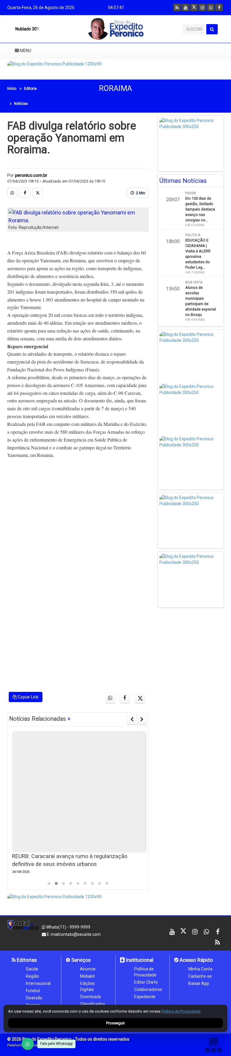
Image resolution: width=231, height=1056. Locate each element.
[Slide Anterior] (132, 719)
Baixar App (198, 983)
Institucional (139, 960)
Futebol (33, 990)
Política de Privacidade (145, 972)
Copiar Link (27, 697)
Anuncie (88, 969)
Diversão (34, 997)
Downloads (90, 996)
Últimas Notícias (183, 180)
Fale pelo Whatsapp (56, 1044)
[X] (194, 7)
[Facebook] (219, 7)
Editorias (26, 960)
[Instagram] (202, 7)
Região (32, 976)
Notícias (21, 104)
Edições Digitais (87, 986)
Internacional (38, 983)
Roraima (115, 88)
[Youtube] (185, 7)
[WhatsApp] (28, 1044)
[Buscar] (212, 29)
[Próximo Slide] (142, 719)
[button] (49, 883)
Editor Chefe (146, 982)
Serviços (80, 960)
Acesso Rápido (195, 960)
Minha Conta (200, 969)
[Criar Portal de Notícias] (213, 1045)
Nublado (25, 29)
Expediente (145, 996)
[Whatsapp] (210, 7)
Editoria (30, 88)
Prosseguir (115, 1023)
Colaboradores (148, 989)
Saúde (32, 969)
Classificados (92, 1003)
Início (11, 88)
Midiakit (87, 976)
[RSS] (177, 7)
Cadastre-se (200, 976)
